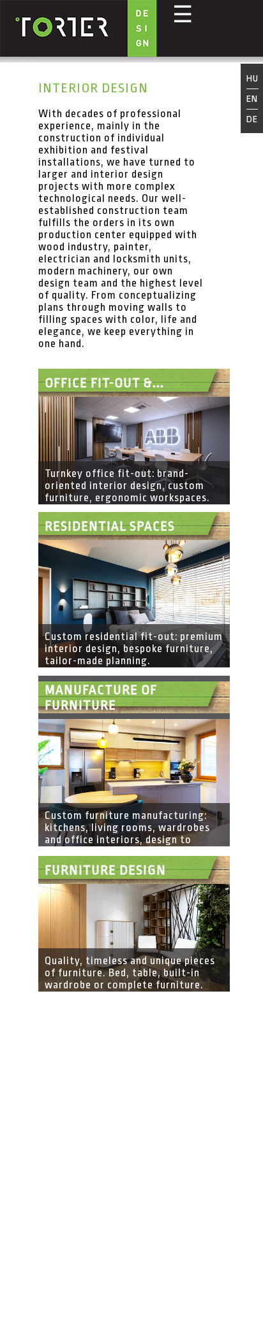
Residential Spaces (110, 526)
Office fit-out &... (104, 382)
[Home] (78, 29)
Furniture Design (105, 870)
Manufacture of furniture (101, 697)
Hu (252, 79)
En (252, 99)
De (252, 119)
